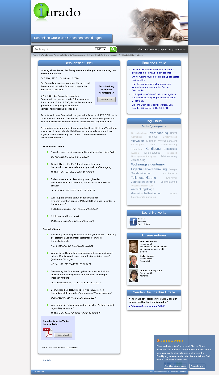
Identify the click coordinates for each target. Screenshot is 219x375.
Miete (152, 144)
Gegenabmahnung (139, 133)
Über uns (143, 49)
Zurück (47, 360)
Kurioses (151, 141)
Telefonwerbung (169, 144)
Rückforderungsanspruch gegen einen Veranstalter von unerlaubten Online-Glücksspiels (151, 87)
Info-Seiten (173, 371)
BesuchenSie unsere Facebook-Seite (144, 221)
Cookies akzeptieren (175, 366)
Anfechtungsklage (142, 189)
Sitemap (183, 371)
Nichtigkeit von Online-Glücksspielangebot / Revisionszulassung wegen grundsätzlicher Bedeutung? (154, 97)
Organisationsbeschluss (142, 186)
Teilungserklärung (143, 177)
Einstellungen (197, 366)
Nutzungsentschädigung (143, 156)
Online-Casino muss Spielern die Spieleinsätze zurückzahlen (155, 78)
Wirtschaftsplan (152, 152)
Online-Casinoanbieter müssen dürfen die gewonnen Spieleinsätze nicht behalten (153, 71)
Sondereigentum (141, 173)
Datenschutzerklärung (176, 359)
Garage (173, 169)
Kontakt (154, 49)
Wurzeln (135, 153)
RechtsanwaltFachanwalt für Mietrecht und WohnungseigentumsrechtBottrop (153, 246)
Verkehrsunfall (168, 181)
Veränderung (159, 133)
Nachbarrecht (170, 173)
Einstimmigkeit (170, 137)
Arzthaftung (136, 137)
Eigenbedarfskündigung (143, 197)
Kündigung (153, 148)
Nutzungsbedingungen (158, 371)
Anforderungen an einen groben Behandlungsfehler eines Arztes (83, 152)
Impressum (165, 49)
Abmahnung (138, 159)
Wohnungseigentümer (148, 164)
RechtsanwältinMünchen (151, 273)
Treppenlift (171, 153)
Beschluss (170, 148)
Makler (173, 193)
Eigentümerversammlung (149, 169)
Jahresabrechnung (143, 181)
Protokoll (152, 136)
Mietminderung (169, 156)
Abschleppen (137, 144)
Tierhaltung (137, 149)
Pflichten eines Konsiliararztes (66, 216)
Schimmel (171, 178)
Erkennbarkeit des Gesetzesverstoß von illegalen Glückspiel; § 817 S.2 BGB (152, 106)
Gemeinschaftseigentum (146, 193)
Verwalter (137, 140)
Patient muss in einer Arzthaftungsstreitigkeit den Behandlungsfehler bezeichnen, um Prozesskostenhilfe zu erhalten (80, 182)
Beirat (173, 133)
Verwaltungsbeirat (167, 141)
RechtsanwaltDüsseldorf (147, 258)
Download (106, 99)
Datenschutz (179, 49)
